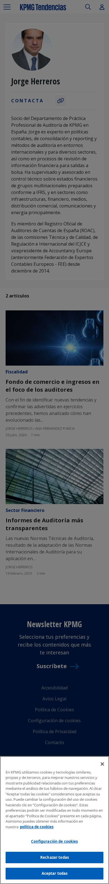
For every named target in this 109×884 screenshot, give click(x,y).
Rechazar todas (54, 857)
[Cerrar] (102, 764)
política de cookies (36, 826)
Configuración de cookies (54, 841)
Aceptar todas (55, 873)
